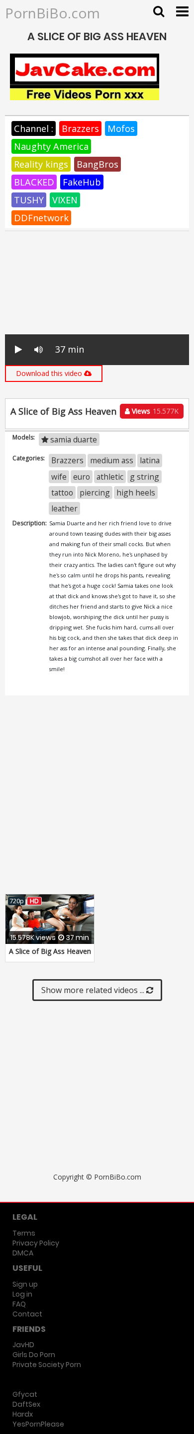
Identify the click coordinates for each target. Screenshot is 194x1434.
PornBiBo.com (52, 12)
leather (64, 508)
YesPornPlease (38, 1424)
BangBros (97, 164)
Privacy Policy (35, 1243)
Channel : (33, 128)
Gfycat (24, 1394)
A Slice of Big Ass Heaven (50, 951)
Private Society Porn (46, 1365)
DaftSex (26, 1404)
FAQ (19, 1304)
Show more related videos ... (93, 990)
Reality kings (41, 164)
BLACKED (34, 182)
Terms (23, 1233)
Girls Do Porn (33, 1355)
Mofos (121, 128)
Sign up (25, 1284)
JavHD (23, 1345)
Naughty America (51, 146)
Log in (22, 1294)
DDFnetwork (41, 218)
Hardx (22, 1414)
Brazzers (80, 128)
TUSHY (29, 200)
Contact (27, 1314)
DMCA (22, 1253)
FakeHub (82, 182)
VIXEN (65, 200)
